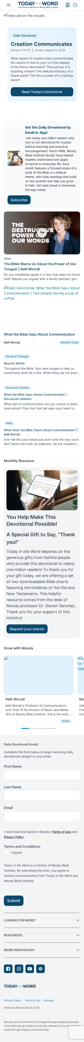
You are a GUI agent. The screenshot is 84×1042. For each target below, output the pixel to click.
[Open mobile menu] (8, 5)
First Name (13, 766)
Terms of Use (61, 832)
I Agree (16, 852)
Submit (13, 900)
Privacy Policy (14, 837)
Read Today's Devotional (42, 92)
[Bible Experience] (67, 5)
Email (8, 808)
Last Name (12, 787)
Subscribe (19, 200)
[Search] (75, 5)
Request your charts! (27, 629)
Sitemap (49, 1000)
